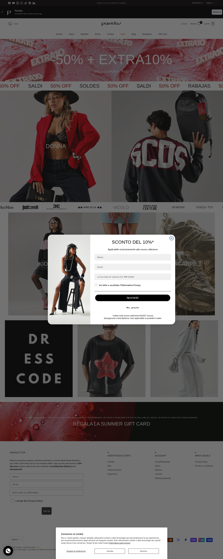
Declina (143, 551)
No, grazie (133, 308)
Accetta (110, 551)
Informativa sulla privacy (119, 543)
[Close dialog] (172, 238)
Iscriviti (133, 297)
